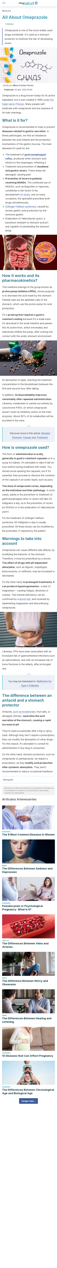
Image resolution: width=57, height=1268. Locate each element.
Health (5, 941)
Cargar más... (28, 1101)
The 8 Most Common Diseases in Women (28, 834)
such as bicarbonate (24, 711)
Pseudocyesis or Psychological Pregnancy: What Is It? (22, 907)
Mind (4, 866)
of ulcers (25, 194)
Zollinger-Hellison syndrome (20, 206)
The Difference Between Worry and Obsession (25, 982)
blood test (24, 599)
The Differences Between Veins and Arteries (25, 945)
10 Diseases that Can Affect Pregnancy (27, 1055)
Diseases (6, 832)
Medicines (6, 11)
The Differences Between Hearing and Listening (26, 1020)
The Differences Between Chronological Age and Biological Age (28, 1091)
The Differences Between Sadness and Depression (27, 870)
